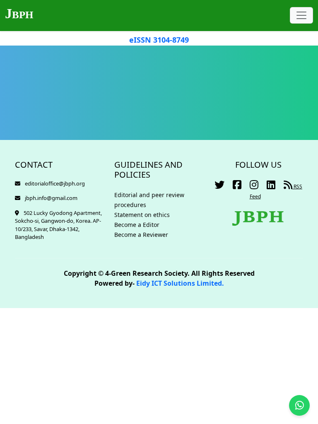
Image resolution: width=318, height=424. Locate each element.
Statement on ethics (142, 215)
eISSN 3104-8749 (159, 40)
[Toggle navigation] (301, 15)
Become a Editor (136, 225)
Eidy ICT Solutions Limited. (179, 283)
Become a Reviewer (141, 234)
